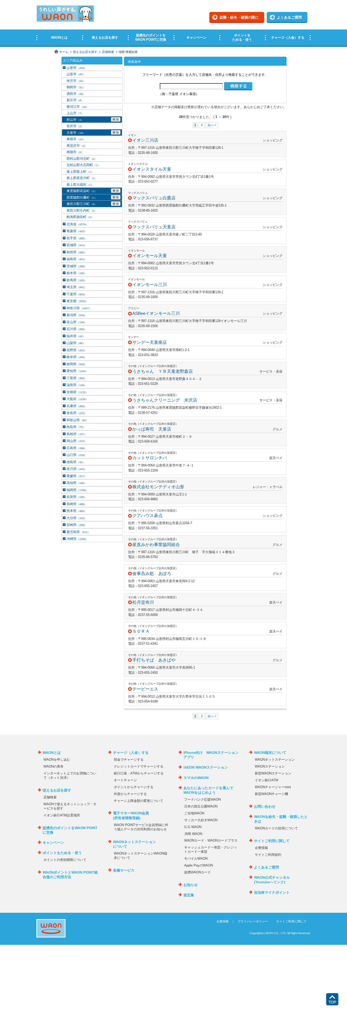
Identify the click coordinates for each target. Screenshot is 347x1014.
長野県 (77, 350)
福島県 (77, 259)
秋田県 (77, 252)
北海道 (77, 224)
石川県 (77, 329)
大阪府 (77, 399)
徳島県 (76, 462)
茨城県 (77, 266)
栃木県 (77, 273)
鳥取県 (76, 427)
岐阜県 (77, 357)
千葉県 (77, 294)
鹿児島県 (78, 532)
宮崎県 (77, 525)
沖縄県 (77, 539)
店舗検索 (108, 52)
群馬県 (77, 280)
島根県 (77, 434)
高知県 (77, 483)
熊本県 (77, 511)
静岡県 (77, 364)
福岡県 (77, 490)
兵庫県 (77, 406)
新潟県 (77, 315)
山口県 (77, 455)
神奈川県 (79, 308)
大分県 (77, 518)
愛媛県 (77, 476)
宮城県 (77, 245)
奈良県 (77, 413)
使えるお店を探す (85, 52)
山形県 (77, 68)
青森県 (77, 231)
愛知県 (77, 371)
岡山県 (77, 441)
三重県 (77, 378)
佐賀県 (77, 497)
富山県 (77, 322)
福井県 (76, 336)
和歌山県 (77, 420)
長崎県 (77, 504)
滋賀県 (77, 385)
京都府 (77, 392)
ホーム (63, 52)
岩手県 (77, 238)
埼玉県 (77, 287)
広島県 (77, 448)
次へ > (212, 125)
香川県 (77, 469)
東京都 (77, 301)
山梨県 (76, 343)
